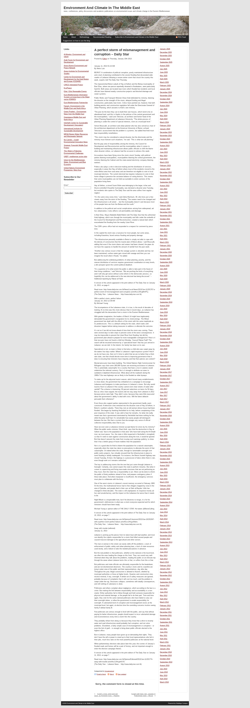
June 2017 (164, 392)
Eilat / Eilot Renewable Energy (75, 91)
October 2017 (165, 379)
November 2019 (166, 296)
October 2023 (165, 139)
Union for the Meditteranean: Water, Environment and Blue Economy (75, 162)
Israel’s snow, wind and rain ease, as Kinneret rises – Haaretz (107, 695)
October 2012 (165, 579)
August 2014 (164, 505)
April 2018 (163, 359)
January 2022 (165, 209)
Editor (104, 59)
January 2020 (165, 289)
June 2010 (164, 672)
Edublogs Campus (182, 703)
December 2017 (166, 372)
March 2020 (164, 282)
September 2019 (166, 302)
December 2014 (166, 492)
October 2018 (165, 339)
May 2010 (163, 675)
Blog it (112, 674)
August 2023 (164, 146)
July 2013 (163, 549)
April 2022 (163, 199)
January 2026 (165, 49)
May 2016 (163, 435)
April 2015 (163, 479)
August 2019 (164, 306)
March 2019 (164, 322)
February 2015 (165, 486)
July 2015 (163, 469)
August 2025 (164, 66)
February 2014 (165, 526)
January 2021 (165, 249)
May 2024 (163, 116)
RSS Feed (182, 37)
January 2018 (165, 369)
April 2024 (163, 119)
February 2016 (165, 446)
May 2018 (163, 355)
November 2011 (166, 615)
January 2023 (165, 169)
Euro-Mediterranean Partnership (76, 103)
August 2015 (164, 465)
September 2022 (166, 182)
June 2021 (164, 232)
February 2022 (165, 206)
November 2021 (166, 216)
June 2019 (164, 312)
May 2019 (163, 315)
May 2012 (163, 595)
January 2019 (165, 329)
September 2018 (166, 342)
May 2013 (163, 555)
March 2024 (164, 122)
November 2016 (166, 416)
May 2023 (163, 156)
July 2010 (163, 669)
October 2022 (165, 179)
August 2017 (164, 386)
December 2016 (166, 412)
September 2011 (166, 622)
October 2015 (165, 459)
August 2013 (164, 545)
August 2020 (164, 266)
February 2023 (165, 166)
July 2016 (163, 429)
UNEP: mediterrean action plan (75, 157)
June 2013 (164, 552)
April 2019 (163, 319)
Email (66, 185)
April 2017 (163, 399)
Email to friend (101, 674)
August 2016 (164, 425)
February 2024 (165, 126)
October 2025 (165, 59)
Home (65, 37)
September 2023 (166, 142)
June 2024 (164, 112)
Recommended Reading (102, 37)
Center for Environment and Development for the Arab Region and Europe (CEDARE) (76, 79)
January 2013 (165, 569)
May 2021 (163, 235)
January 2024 (165, 129)
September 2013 (166, 542)
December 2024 (166, 92)
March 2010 (164, 682)
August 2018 (164, 346)
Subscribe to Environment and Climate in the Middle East (136, 37)
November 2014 (166, 496)
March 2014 (164, 522)
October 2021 (165, 219)
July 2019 (163, 309)
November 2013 (166, 536)
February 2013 (165, 566)
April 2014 (163, 519)
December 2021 (166, 212)
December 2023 (166, 132)
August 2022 (164, 186)
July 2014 (163, 509)
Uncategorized (109, 671)
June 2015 (164, 472)
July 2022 (163, 189)
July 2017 (163, 389)
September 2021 (166, 222)
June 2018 (164, 352)
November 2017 (166, 376)
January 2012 (165, 609)
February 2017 (165, 406)
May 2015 (163, 475)
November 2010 (166, 655)
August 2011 (164, 625)
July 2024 (163, 109)
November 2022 (166, 176)
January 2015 (165, 489)
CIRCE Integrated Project (73, 85)
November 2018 (166, 336)
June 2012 (164, 592)
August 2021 (164, 226)
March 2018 (164, 362)
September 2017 (166, 382)
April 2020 (163, 279)
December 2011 (166, 612)
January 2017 (165, 409)
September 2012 (166, 582)
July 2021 (163, 229)
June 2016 (164, 432)
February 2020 (165, 286)
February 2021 (165, 246)
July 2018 (163, 349)
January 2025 (165, 89)
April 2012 (163, 599)
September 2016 (166, 422)
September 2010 (166, 662)
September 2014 (166, 502)
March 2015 (164, 482)
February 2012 (165, 606)
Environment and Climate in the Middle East (102, 8)
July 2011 (163, 629)
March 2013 (164, 562)
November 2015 (166, 456)
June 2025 (164, 72)
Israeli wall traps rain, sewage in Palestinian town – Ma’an (143, 695)
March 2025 (164, 82)
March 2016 (164, 442)
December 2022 (166, 172)
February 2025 (165, 86)
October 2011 (165, 619)
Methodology (84, 37)
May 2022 (163, 196)
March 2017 (164, 402)
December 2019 (166, 292)
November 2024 (166, 96)
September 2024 (166, 102)
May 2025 (163, 76)
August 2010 (164, 665)
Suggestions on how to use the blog (76, 41)
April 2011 (163, 639)
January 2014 (165, 529)
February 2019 (165, 326)
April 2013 (163, 559)
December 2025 (166, 52)
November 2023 (166, 136)
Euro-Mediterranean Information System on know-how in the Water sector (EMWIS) (77, 97)
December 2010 (166, 652)
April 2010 (163, 679)
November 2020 (166, 256)
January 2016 (165, 449)
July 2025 (163, 69)
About (73, 37)
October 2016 (165, 419)
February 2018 (165, 366)
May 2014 (163, 515)
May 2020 (163, 275)
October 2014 (165, 499)
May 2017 (163, 395)
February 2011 (165, 646)
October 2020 (165, 259)
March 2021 (164, 242)
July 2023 (163, 149)
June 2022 (164, 192)
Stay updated (122, 674)
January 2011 (165, 649)
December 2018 (166, 332)
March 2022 (164, 202)
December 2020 (166, 252)
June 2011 (164, 632)
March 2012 (164, 602)
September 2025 (166, 62)
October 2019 (165, 299)
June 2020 (164, 272)
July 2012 (163, 589)
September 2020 (166, 262)
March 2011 (164, 642)
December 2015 (166, 452)
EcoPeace (68, 88)
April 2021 (163, 239)
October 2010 (165, 659)
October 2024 (165, 99)
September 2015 (166, 462)
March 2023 (164, 162)
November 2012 (166, 575)
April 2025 (163, 79)
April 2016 (163, 439)
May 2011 (163, 635)
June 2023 (164, 152)
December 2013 (166, 532)
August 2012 (164, 585)
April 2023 (163, 159)
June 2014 (164, 512)
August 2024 (164, 106)
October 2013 (165, 539)
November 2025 (166, 56)
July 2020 (163, 269)
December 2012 (166, 572)
